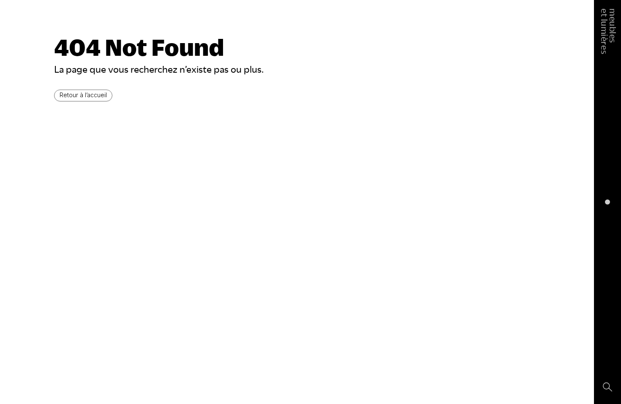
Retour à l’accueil (83, 94)
